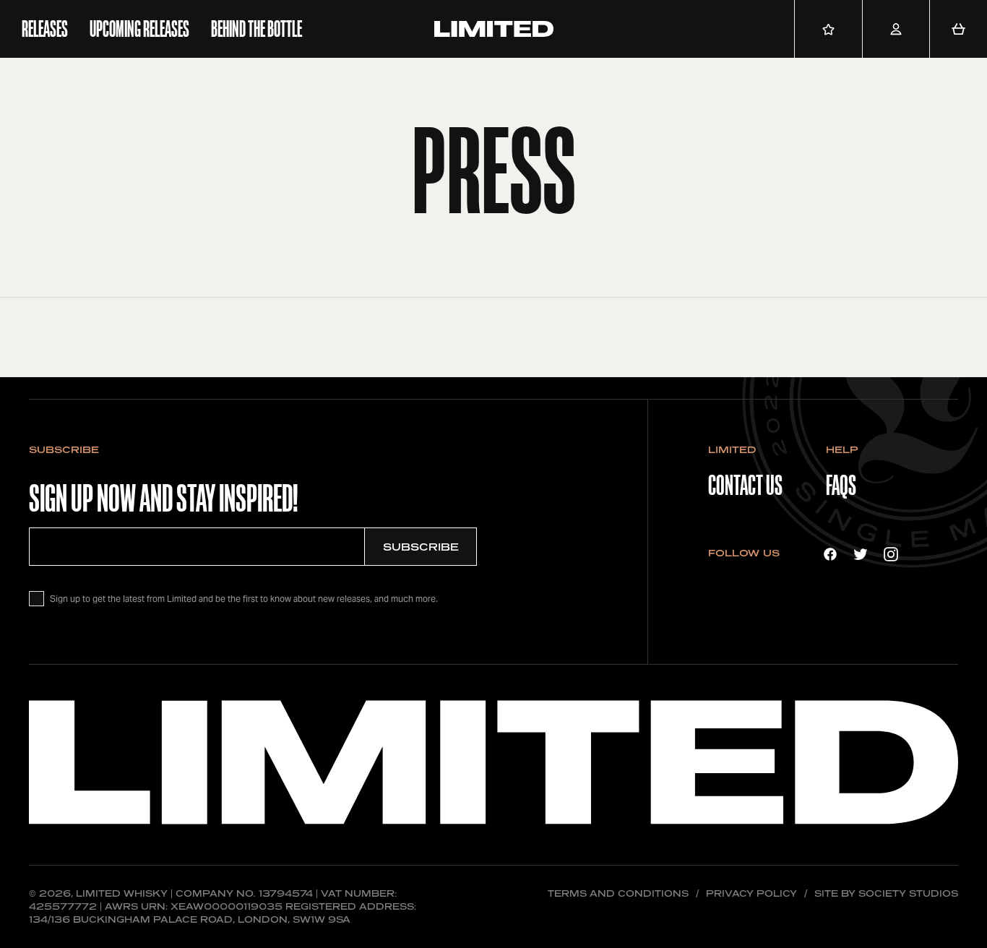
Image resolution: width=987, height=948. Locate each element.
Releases (45, 29)
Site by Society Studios (886, 893)
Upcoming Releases (139, 29)
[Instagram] (891, 553)
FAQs (841, 485)
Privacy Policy (751, 893)
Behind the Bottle (256, 29)
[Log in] (896, 28)
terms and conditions (618, 893)
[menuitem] (45, 29)
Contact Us (745, 485)
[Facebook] (830, 553)
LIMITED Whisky (122, 893)
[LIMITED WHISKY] (493, 29)
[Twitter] (860, 553)
